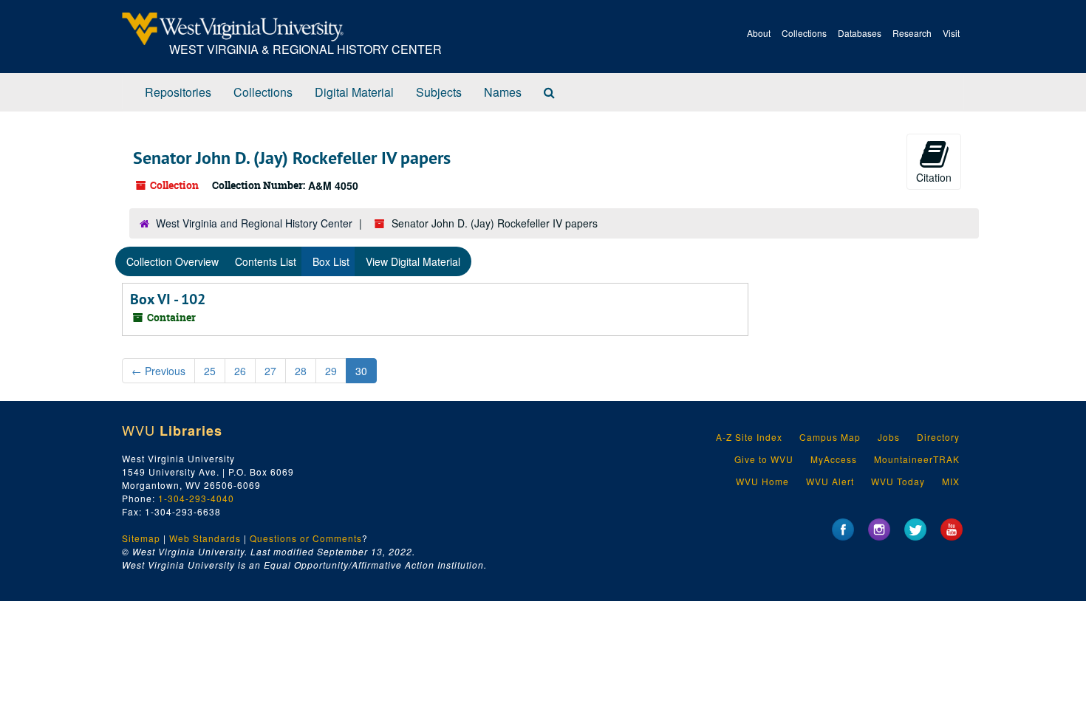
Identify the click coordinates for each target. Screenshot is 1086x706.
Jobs (889, 437)
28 (301, 370)
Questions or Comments (306, 538)
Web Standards (205, 538)
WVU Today (898, 481)
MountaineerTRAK (917, 459)
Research (912, 33)
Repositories (178, 91)
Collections (804, 33)
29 (331, 370)
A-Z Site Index (749, 437)
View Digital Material (413, 261)
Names (503, 91)
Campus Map (830, 437)
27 (270, 370)
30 (361, 370)
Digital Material (354, 91)
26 (240, 370)
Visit (951, 33)
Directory (938, 437)
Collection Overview (172, 261)
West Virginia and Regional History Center (254, 223)
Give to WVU (763, 459)
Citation (934, 177)
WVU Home (762, 481)
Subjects (439, 91)
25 (210, 370)
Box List (331, 261)
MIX (951, 481)
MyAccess (833, 459)
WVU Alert (830, 481)
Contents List (265, 261)
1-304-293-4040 (196, 498)
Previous (158, 370)
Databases (859, 33)
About (759, 33)
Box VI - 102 (167, 299)
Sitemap (141, 538)
